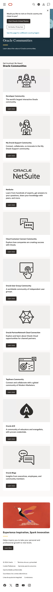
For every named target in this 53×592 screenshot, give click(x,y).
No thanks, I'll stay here (15, 27)
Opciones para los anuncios (27, 566)
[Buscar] (33, 4)
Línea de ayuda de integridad (12, 577)
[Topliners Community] (26, 363)
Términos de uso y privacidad (27, 562)
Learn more (11, 109)
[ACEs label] (26, 410)
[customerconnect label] (26, 223)
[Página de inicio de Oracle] (10, 4)
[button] (4, 4)
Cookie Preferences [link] (9, 566)
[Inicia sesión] (43, 4)
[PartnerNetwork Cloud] (26, 317)
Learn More (8, 548)
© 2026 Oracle (8, 562)
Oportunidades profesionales (12, 570)
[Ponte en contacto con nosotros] (48, 4)
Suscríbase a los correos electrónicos (15, 574)
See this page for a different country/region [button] (23, 33)
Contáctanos (28, 577)
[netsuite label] (26, 174)
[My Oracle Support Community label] (26, 127)
